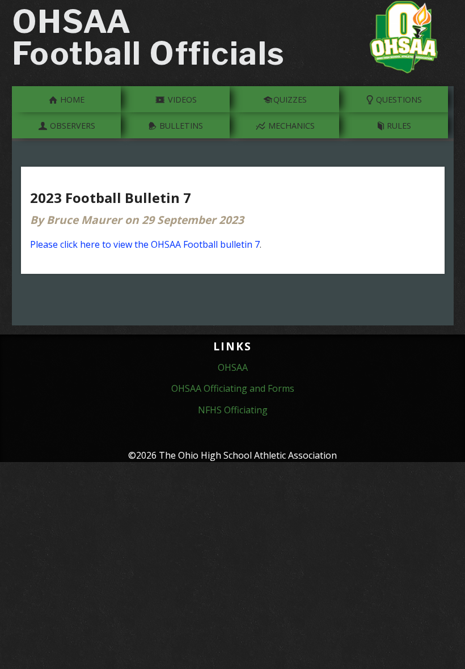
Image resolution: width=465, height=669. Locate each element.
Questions (398, 99)
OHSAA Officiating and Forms (232, 388)
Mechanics (290, 125)
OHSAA (233, 367)
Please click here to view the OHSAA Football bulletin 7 (145, 244)
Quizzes (290, 99)
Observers (71, 125)
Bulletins (180, 125)
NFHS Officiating (233, 410)
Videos (181, 99)
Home (71, 99)
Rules (397, 125)
